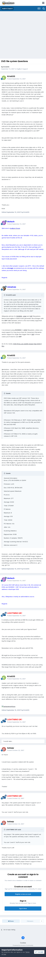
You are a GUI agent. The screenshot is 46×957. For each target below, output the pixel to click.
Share (11, 921)
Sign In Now (23, 908)
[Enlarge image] (8, 706)
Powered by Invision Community (23, 945)
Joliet (24, 316)
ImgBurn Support (22, 69)
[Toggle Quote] (5, 295)
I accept (40, 952)
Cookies (23, 943)
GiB (33, 334)
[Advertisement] (23, 35)
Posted (16, 79)
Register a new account (23, 894)
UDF (31, 316)
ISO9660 (19, 316)
